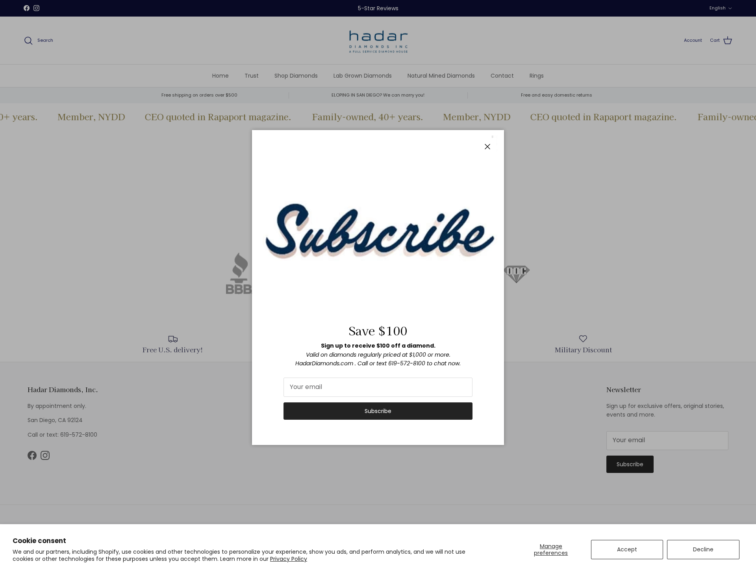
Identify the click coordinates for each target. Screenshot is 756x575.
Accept (627, 549)
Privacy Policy (288, 559)
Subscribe (378, 411)
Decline (703, 549)
